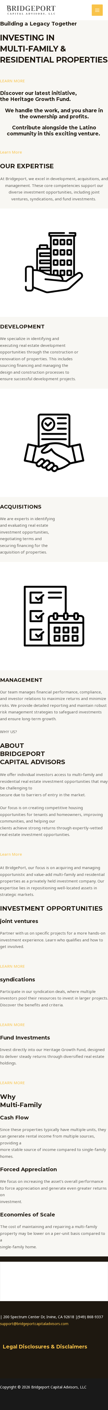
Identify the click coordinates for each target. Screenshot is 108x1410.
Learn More (11, 152)
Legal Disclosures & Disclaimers (45, 1347)
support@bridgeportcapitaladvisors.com (34, 1323)
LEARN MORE (12, 80)
